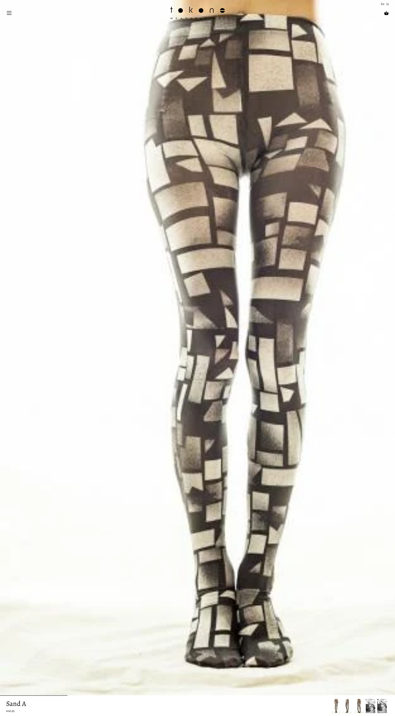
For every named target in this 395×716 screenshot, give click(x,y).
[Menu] (9, 14)
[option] (336, 706)
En (382, 4)
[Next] (389, 706)
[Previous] (331, 706)
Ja (387, 4)
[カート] (386, 13)
